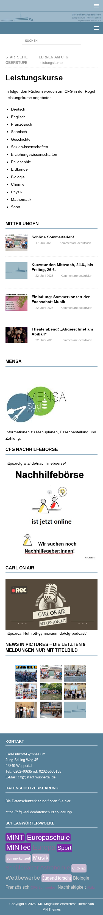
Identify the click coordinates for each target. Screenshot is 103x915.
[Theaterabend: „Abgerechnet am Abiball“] (16, 335)
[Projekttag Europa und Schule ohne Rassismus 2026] (51, 710)
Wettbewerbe (22, 877)
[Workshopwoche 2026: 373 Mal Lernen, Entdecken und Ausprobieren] (26, 691)
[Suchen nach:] (51, 40)
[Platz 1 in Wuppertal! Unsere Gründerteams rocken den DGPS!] (26, 710)
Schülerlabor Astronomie (37, 867)
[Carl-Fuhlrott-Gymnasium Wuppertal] (51, 19)
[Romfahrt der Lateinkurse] (75, 673)
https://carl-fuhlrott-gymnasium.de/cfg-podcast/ (46, 633)
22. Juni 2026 (44, 275)
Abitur (91, 887)
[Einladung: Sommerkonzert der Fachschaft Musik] (16, 302)
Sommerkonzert (18, 858)
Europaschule (48, 837)
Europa (44, 847)
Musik (41, 857)
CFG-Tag (79, 868)
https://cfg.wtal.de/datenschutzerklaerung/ (38, 812)
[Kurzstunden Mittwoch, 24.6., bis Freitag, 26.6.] (16, 270)
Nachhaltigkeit (72, 887)
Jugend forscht (56, 878)
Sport (64, 848)
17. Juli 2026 (43, 243)
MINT (15, 837)
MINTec (18, 847)
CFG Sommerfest (43, 887)
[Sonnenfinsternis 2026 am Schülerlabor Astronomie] (26, 673)
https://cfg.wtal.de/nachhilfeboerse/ (35, 463)
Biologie (81, 878)
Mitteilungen (22, 223)
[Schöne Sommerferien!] (16, 243)
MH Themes (52, 909)
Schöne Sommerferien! (53, 237)
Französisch (17, 887)
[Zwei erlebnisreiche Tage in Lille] (51, 691)
